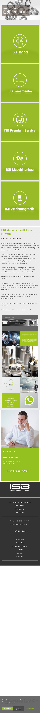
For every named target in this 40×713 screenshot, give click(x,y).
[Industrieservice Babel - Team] (11, 338)
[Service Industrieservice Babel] (29, 338)
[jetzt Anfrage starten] (17, 471)
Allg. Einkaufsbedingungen (20, 546)
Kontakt (20, 550)
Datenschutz (20, 543)
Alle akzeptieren (7, 708)
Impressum (20, 539)
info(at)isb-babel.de (20, 531)
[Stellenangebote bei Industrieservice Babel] (29, 385)
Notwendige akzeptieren (18, 708)
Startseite (20, 553)
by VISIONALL (20, 556)
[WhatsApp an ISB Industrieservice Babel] (29, 400)
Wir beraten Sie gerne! (10, 457)
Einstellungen (30, 708)
